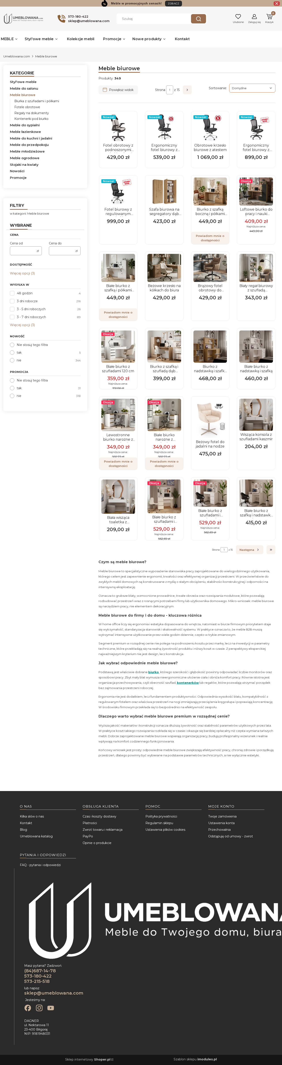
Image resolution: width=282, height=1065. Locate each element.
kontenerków (188, 682)
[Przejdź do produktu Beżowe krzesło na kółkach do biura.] (164, 268)
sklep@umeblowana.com (53, 993)
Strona (160, 90)
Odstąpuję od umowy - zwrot (230, 836)
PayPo (88, 836)
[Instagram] (39, 1008)
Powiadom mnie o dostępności (210, 238)
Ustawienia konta (221, 823)
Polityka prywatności (161, 816)
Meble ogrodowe (24, 158)
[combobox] (150, 18)
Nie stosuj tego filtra (32, 345)
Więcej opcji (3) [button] (22, 273)
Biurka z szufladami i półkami (36, 101)
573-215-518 (37, 981)
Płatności (90, 823)
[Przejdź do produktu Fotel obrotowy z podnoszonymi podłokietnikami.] (118, 127)
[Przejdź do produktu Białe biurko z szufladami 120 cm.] (118, 346)
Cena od (16, 243)
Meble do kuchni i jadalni (31, 138)
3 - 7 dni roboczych (31, 317)
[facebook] (27, 1008)
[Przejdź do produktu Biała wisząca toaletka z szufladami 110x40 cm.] (118, 497)
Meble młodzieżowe (27, 151)
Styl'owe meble (23, 82)
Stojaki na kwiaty (24, 164)
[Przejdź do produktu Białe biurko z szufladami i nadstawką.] (210, 493)
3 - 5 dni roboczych (31, 309)
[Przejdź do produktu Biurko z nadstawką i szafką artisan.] (210, 346)
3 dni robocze (27, 301)
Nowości (17, 171)
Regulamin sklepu (159, 823)
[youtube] (50, 1008)
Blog (23, 830)
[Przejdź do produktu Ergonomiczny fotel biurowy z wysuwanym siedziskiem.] (256, 127)
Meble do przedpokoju (29, 145)
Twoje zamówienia (222, 816)
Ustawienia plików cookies (165, 830)
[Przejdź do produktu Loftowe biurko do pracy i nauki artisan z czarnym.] (256, 192)
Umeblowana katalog (36, 836)
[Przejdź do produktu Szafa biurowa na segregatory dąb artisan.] (164, 192)
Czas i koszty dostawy (99, 816)
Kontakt (26, 823)
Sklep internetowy (87, 1059)
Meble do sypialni (25, 125)
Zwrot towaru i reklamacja (102, 830)
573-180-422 (38, 976)
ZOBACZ (173, 3)
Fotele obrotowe (27, 107)
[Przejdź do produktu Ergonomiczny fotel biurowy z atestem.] (164, 127)
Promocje (18, 178)
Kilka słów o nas (32, 816)
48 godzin (25, 293)
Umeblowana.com (16, 56)
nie (19, 360)
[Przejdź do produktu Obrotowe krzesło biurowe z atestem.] (210, 127)
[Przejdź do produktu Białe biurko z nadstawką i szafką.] (256, 346)
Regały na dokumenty (31, 113)
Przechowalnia (219, 830)
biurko (153, 672)
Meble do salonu (24, 88)
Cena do (55, 243)
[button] (198, 18)
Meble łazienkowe (25, 132)
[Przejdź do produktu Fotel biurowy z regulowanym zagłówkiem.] (118, 192)
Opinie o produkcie (97, 843)
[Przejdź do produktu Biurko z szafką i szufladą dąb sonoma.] (164, 346)
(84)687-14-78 (40, 970)
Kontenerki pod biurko (31, 119)
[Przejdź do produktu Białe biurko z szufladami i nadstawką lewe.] (164, 496)
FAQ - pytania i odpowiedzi (40, 865)
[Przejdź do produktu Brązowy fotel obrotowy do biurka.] (210, 268)
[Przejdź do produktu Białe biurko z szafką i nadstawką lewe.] (256, 493)
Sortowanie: (218, 88)
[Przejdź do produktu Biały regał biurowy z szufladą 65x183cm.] (256, 268)
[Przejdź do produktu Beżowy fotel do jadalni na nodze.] (210, 418)
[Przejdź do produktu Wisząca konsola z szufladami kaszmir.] (256, 415)
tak (19, 353)
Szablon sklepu (195, 1059)
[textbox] (252, 88)
